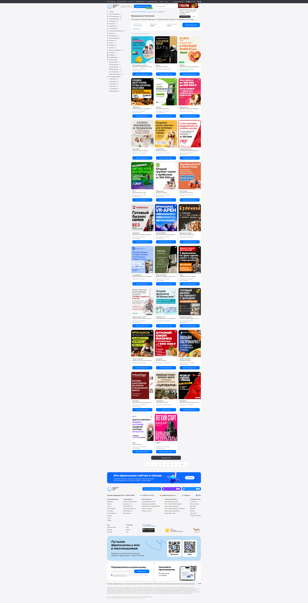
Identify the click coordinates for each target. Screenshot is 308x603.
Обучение (113, 52)
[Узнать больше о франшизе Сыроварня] (166, 385)
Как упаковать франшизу (171, 506)
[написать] (188, 1)
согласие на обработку (119, 574)
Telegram (187, 495)
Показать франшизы (191, 25)
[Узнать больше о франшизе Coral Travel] (190, 175)
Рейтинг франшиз (122, 1)
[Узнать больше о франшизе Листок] (166, 91)
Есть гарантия (114, 28)
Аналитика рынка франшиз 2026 (151, 506)
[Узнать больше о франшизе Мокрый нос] (166, 175)
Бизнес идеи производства (172, 511)
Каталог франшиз (111, 1)
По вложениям (113, 59)
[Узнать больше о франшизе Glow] (142, 427)
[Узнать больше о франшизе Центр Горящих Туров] (142, 301)
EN (198, 583)
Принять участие (146, 511)
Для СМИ (109, 532)
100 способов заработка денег (173, 504)
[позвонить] (186, 1)
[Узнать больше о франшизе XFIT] (142, 175)
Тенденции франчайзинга (149, 504)
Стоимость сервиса (195, 515)
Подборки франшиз (140, 1)
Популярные (113, 21)
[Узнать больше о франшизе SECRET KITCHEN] (190, 343)
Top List (109, 506)
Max (199, 495)
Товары (109, 520)
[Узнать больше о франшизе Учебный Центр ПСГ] (190, 133)
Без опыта (113, 23)
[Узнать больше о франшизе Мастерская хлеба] (190, 217)
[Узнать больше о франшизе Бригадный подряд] (190, 301)
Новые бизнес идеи (170, 513)
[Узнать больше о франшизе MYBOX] (190, 49)
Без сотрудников (114, 38)
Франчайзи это (127, 513)
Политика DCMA (148, 583)
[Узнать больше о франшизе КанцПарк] (142, 385)
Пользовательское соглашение (134, 583)
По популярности (111, 513)
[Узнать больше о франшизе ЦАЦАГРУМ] (166, 133)
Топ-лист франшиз (115, 14)
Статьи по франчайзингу (130, 501)
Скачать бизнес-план (184, 16)
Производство (114, 57)
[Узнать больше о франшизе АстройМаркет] (142, 259)
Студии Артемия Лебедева (149, 526)
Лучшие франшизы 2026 (148, 501)
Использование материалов (187, 583)
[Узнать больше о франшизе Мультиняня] (190, 91)
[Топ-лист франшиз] (154, 477)
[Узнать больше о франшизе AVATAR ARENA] (166, 217)
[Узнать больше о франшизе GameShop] (190, 385)
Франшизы (110, 501)
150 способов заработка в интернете (175, 508)
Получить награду (147, 508)
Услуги (112, 43)
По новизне (110, 511)
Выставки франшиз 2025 (171, 501)
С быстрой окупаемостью (117, 31)
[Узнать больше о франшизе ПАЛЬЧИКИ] (142, 133)
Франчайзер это (127, 511)
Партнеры (193, 508)
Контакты (192, 511)
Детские (112, 47)
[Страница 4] (146, 464)
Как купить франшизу (152, 1)
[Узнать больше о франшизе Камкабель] (142, 217)
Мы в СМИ (193, 506)
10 (182, 464)
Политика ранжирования (171, 583)
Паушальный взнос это (129, 508)
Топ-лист (131, 1)
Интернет (113, 55)
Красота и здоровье (116, 50)
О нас (166, 1)
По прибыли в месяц (115, 76)
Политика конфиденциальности (115, 583)
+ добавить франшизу (178, 1)
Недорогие (113, 26)
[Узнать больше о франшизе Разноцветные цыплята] (142, 49)
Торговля (113, 45)
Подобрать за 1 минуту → (142, 6)
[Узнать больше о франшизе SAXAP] (166, 427)
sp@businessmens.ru (169, 495)
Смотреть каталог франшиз (152, 489)
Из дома (112, 33)
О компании (193, 501)
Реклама (109, 529)
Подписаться (142, 571)
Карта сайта (193, 513)
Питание (112, 40)
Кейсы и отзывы (194, 504)
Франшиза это (127, 504)
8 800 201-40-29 (148, 495)
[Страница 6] (186, 464)
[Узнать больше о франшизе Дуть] (166, 49)
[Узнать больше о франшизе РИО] (190, 259)
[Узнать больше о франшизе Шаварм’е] (166, 343)
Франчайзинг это (128, 506)
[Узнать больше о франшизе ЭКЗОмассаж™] (166, 301)
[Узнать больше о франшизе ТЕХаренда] (142, 91)
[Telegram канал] (191, 489)
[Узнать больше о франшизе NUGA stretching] (166, 259)
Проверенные (114, 35)
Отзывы (111, 11)
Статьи (161, 1)
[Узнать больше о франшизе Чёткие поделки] (142, 343)
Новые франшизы (115, 18)
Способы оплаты (111, 527)
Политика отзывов (159, 583)
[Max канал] (171, 489)
